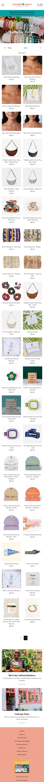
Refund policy (22, 754)
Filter (9, 48)
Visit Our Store (22, 738)
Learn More (22, 684)
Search (22, 731)
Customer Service (22, 744)
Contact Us (22, 748)
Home (21, 28)
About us (22, 734)
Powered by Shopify (22, 780)
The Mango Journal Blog (22, 741)
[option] (22, 13)
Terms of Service (22, 751)
